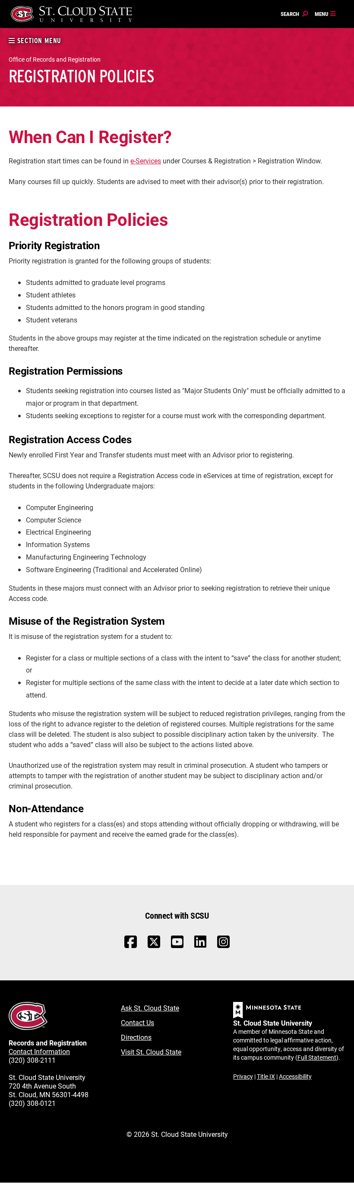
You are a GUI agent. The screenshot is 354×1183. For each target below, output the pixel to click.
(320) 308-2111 (32, 1059)
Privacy (243, 1076)
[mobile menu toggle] (325, 14)
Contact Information (39, 1051)
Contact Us (137, 1022)
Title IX (266, 1076)
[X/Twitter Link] (153, 946)
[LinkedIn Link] (200, 944)
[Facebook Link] (130, 946)
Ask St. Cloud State (150, 1007)
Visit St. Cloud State (151, 1051)
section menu (38, 41)
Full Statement (316, 1057)
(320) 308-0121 (32, 1103)
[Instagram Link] (223, 946)
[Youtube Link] (177, 946)
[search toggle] (294, 14)
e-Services (145, 160)
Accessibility (295, 1076)
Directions (136, 1037)
